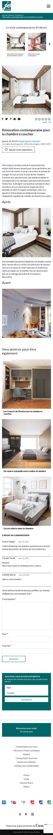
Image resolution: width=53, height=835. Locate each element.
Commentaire (9, 599)
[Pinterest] (26, 814)
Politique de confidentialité (26, 766)
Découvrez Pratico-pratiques (26, 750)
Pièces (26, 775)
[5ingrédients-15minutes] (13, 802)
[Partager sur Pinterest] (11, 119)
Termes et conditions (26, 762)
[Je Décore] (6, 6)
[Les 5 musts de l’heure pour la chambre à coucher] (26, 384)
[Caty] (23, 802)
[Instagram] (32, 814)
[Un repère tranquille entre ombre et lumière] (26, 443)
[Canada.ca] (41, 825)
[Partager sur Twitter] (6, 119)
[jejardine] (49, 802)
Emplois (26, 754)
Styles (26, 779)
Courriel (6, 645)
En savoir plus (26, 730)
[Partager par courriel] (19, 119)
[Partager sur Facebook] (2, 119)
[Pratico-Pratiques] (4, 802)
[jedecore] (41, 802)
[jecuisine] (32, 802)
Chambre (19, 15)
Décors (11, 15)
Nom (5, 634)
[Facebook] (20, 814)
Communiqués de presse (26, 758)
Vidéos (26, 786)
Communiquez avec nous (27, 746)
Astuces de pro (26, 783)
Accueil (4, 15)
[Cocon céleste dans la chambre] (26, 501)
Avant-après (24, 141)
